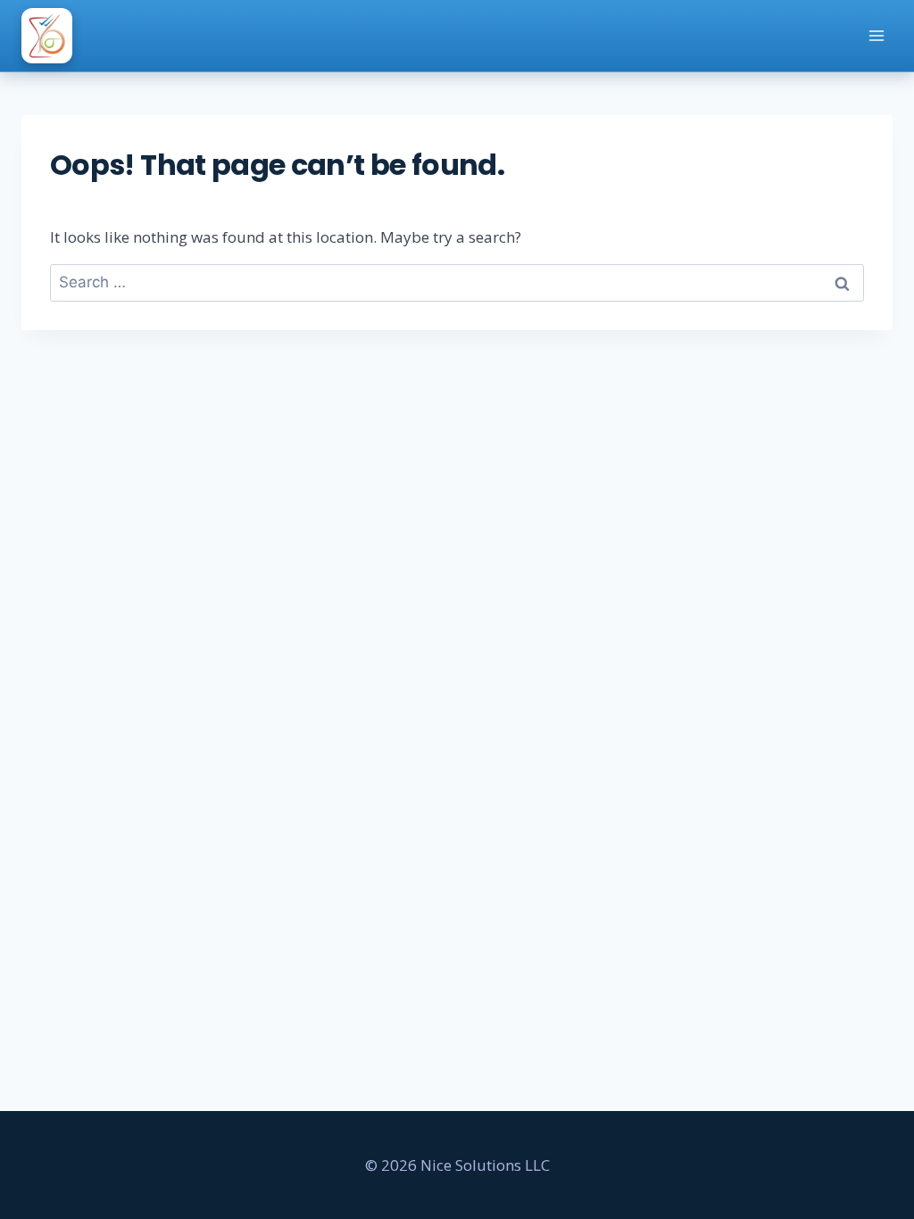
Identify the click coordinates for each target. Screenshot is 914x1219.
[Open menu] (876, 35)
